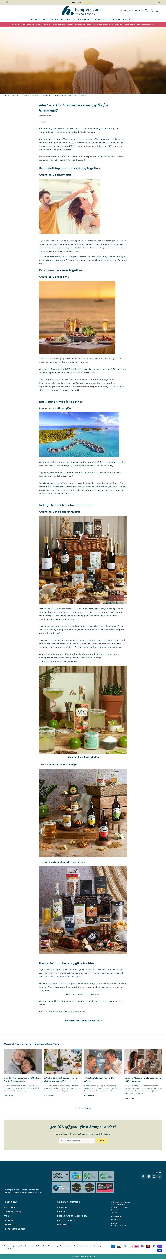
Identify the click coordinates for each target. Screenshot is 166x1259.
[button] (83, 1256)
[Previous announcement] (7, 2)
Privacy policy (53, 1246)
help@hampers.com (14, 1229)
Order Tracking (12, 1211)
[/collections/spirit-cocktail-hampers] (83, 753)
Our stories (63, 1224)
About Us (62, 1207)
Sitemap (9, 1248)
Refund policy (41, 1246)
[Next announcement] (159, 2)
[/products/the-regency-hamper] (83, 605)
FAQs (6, 1216)
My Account (10, 1207)
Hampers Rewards (66, 1220)
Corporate (10, 1224)
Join (101, 1140)
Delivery (8, 1220)
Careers (61, 1211)
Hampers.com (15, 1246)
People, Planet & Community (72, 1216)
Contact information (81, 1246)
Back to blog (84, 1107)
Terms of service (66, 1246)
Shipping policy (95, 1246)
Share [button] (44, 122)
